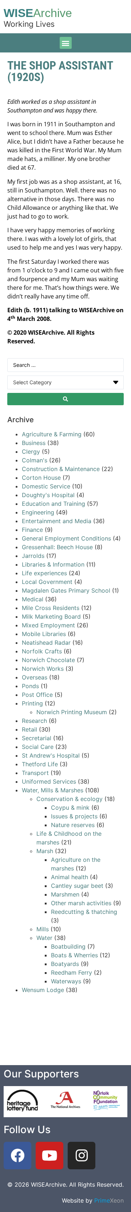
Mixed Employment (48, 625)
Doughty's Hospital (48, 495)
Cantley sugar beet (77, 885)
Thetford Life (40, 764)
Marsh (44, 851)
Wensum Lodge (43, 989)
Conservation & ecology (69, 798)
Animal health (69, 877)
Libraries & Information (53, 564)
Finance (32, 529)
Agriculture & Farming (52, 434)
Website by (93, 1200)
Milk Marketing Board (51, 616)
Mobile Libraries (44, 633)
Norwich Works (43, 668)
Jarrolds (33, 555)
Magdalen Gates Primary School (66, 590)
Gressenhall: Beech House (57, 547)
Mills (42, 929)
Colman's (34, 460)
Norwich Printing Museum (71, 712)
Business (33, 442)
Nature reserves (73, 825)
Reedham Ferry (71, 972)
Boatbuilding (68, 946)
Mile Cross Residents (50, 607)
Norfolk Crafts (42, 651)
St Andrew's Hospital (51, 755)
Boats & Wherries (74, 955)
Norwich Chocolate (48, 660)
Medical (32, 599)
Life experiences (44, 573)
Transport (35, 772)
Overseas (34, 677)
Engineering (38, 512)
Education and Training (53, 503)
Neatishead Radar (46, 642)
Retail (29, 729)
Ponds (30, 686)
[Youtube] (49, 1155)
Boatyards (65, 963)
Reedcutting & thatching (84, 911)
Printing (32, 703)
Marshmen (65, 894)
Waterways (66, 981)
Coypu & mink (70, 807)
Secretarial (37, 738)
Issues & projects (74, 816)
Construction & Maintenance (61, 468)
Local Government (47, 581)
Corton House (41, 477)
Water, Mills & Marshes (52, 790)
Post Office (37, 694)
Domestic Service (46, 486)
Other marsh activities (81, 903)
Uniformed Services (49, 781)
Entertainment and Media (56, 521)
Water (44, 937)
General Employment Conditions (66, 538)
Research (34, 720)
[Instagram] (81, 1155)
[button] (66, 43)
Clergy (31, 451)
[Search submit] (65, 399)
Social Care (37, 746)
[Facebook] (17, 1155)
